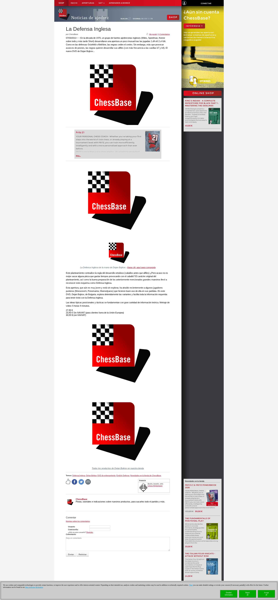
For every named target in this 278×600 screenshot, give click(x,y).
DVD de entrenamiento (106, 476)
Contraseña (73, 530)
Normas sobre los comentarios (78, 521)
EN (146, 19)
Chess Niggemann (155, 486)
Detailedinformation (229, 594)
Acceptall (266, 594)
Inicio (74, 3)
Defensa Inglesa (78, 476)
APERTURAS (88, 3)
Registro (89, 532)
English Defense (122, 476)
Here (191, 585)
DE (142, 19)
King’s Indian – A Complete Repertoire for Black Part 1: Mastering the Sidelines (201, 103)
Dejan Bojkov (91, 476)
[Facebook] (74, 482)
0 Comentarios (164, 34)
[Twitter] (81, 482)
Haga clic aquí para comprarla (141, 267)
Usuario (71, 527)
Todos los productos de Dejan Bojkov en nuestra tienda (118, 468)
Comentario (71, 534)
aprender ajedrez (119, 3)
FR (152, 19)
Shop (61, 3)
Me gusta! (153, 34)
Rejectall (247, 594)
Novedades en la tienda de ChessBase (145, 476)
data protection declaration (34, 587)
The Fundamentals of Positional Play (197, 519)
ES (149, 19)
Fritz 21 (80, 132)
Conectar (206, 3)
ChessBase (81, 499)
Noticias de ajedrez (90, 17)
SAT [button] (101, 3)
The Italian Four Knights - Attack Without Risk (200, 554)
